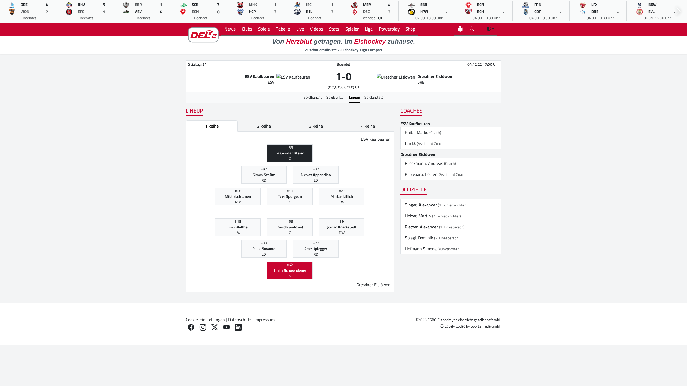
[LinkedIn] (238, 327)
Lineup (354, 97)
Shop (410, 28)
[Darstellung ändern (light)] (490, 28)
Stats (334, 28)
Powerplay (389, 28)
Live (300, 28)
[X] (214, 327)
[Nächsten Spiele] (678, 11)
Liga (369, 28)
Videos (316, 28)
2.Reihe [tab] (264, 126)
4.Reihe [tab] (368, 126)
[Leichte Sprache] (460, 28)
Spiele (264, 28)
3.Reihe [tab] (316, 126)
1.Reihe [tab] (212, 126)
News (230, 28)
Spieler (352, 28)
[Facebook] (191, 327)
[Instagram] (203, 327)
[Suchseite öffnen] (471, 27)
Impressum (264, 320)
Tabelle (283, 28)
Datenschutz (239, 320)
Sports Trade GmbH (486, 326)
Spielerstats (373, 97)
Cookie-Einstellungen (205, 320)
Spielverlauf (335, 97)
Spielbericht (313, 97)
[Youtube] (226, 327)
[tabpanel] (290, 212)
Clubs (247, 28)
